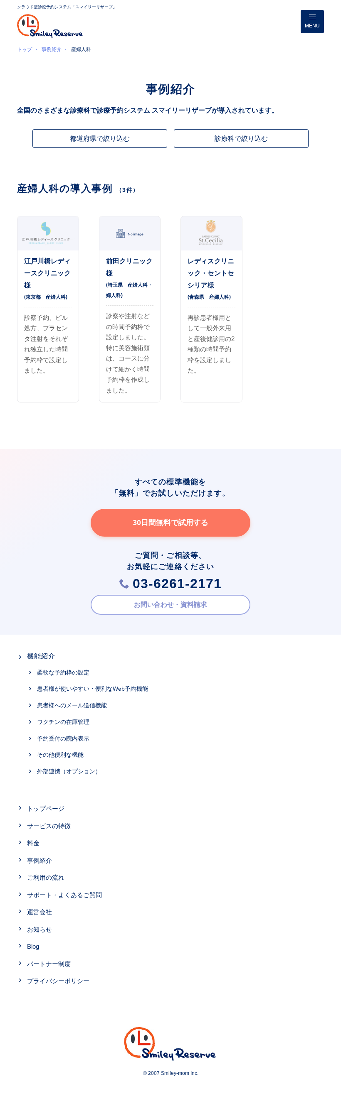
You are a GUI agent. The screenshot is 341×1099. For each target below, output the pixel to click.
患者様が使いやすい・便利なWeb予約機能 (92, 688)
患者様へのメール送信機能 (72, 705)
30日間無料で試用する (170, 522)
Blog (33, 946)
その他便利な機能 (60, 754)
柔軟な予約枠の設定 (63, 672)
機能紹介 (41, 656)
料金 (33, 842)
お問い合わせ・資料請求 (170, 604)
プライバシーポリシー (58, 980)
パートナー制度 (49, 963)
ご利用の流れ (45, 877)
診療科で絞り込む (241, 138)
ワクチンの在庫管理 (63, 722)
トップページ (45, 808)
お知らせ (39, 929)
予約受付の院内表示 (63, 738)
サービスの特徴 (49, 825)
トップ (24, 49)
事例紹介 (52, 49)
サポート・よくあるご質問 (64, 894)
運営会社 (39, 911)
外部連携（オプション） (69, 771)
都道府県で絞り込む (100, 138)
